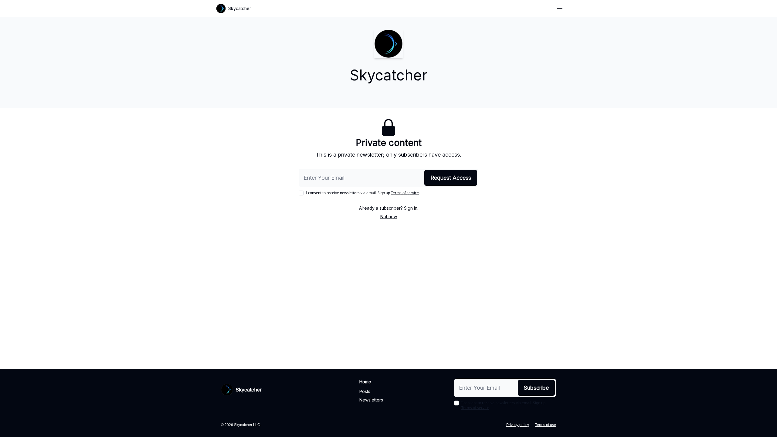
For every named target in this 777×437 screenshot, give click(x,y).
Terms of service (405, 192)
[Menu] (559, 7)
